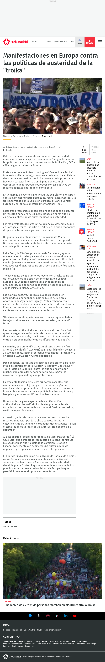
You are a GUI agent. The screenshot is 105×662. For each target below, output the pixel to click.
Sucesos (91, 184)
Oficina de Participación (63, 644)
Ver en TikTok (57, 616)
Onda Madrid (60, 42)
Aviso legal (91, 644)
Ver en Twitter (39, 616)
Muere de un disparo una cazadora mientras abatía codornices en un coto (82, 160)
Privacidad (80, 644)
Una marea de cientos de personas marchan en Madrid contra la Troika (52, 571)
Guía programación (52, 630)
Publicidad (64, 641)
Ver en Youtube (74, 615)
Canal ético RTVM (44, 644)
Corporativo (11, 637)
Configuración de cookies (23, 646)
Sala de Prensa (9, 641)
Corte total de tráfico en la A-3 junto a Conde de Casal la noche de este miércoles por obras (82, 287)
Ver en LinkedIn (66, 615)
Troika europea (10, 526)
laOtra (39, 630)
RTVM (6, 625)
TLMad (48, 42)
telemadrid (12, 656)
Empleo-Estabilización (12, 644)
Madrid (8, 601)
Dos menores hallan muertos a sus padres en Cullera (82, 186)
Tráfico (90, 286)
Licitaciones (29, 644)
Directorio (53, 641)
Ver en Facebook (30, 616)
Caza (89, 159)
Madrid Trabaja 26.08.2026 (82, 231)
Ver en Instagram (48, 615)
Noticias (36, 42)
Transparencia (41, 641)
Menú (100, 42)
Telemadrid (17, 630)
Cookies (6, 646)
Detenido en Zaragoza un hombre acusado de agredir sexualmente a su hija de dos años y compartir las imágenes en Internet (82, 247)
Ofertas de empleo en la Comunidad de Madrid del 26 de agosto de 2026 (82, 205)
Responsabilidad (25, 641)
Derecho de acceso (79, 641)
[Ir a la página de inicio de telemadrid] (15, 42)
